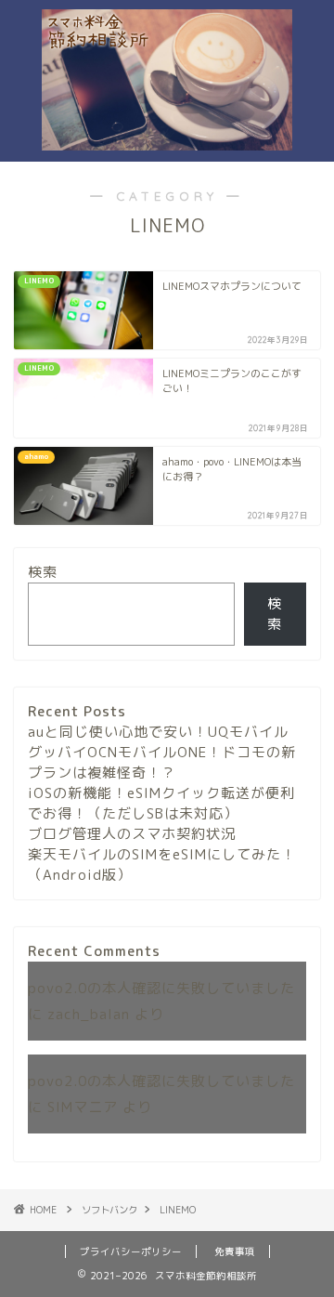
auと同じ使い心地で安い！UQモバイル (158, 731)
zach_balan (88, 1014)
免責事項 (234, 1251)
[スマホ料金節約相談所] (167, 135)
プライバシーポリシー (131, 1251)
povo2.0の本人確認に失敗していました (161, 988)
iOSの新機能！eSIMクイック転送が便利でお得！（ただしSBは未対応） (161, 803)
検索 (43, 572)
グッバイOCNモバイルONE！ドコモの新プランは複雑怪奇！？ (162, 762)
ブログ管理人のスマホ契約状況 (132, 834)
